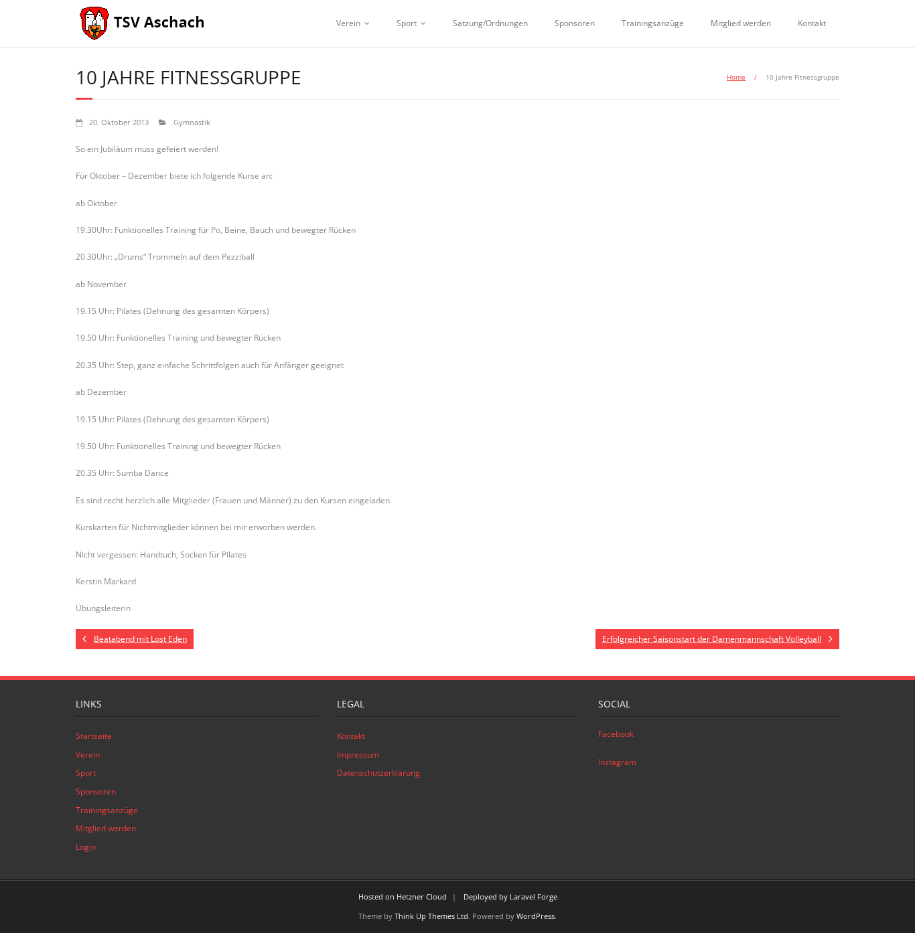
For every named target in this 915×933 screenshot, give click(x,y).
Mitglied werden (741, 23)
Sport (407, 23)
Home (736, 77)
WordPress (535, 916)
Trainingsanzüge (653, 23)
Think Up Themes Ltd (431, 916)
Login (86, 847)
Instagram (617, 762)
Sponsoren (575, 23)
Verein (348, 23)
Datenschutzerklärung (378, 772)
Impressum (358, 754)
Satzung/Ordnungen (490, 23)
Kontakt (812, 23)
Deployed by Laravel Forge (510, 897)
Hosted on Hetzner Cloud (402, 897)
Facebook (616, 734)
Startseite (94, 736)
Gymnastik (191, 122)
